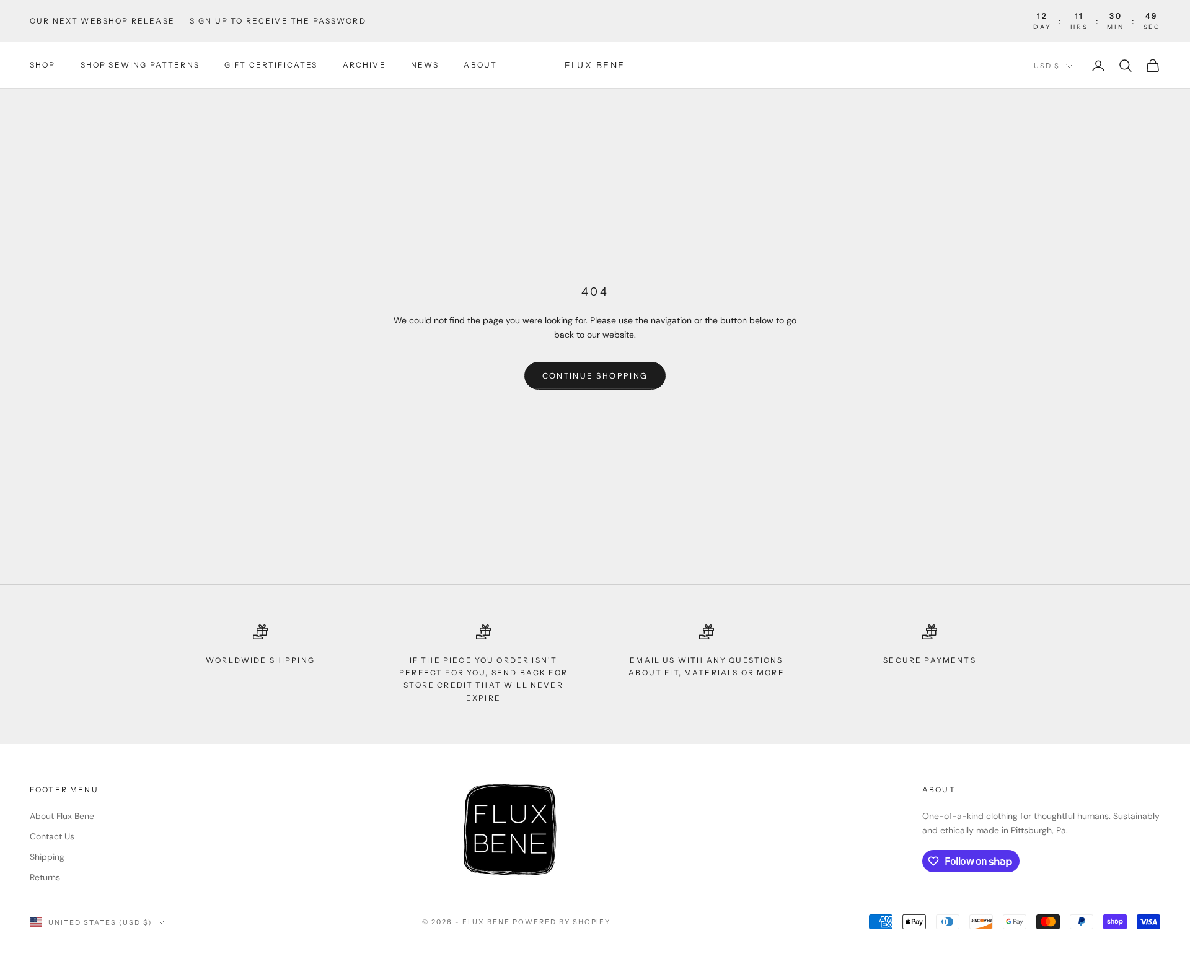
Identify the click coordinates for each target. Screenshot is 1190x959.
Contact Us (52, 836)
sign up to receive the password (278, 20)
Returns (45, 877)
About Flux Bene (62, 815)
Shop (43, 65)
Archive (364, 65)
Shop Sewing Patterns (140, 65)
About (480, 65)
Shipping (47, 856)
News (425, 65)
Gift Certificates (271, 65)
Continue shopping (595, 375)
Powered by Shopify (562, 921)
